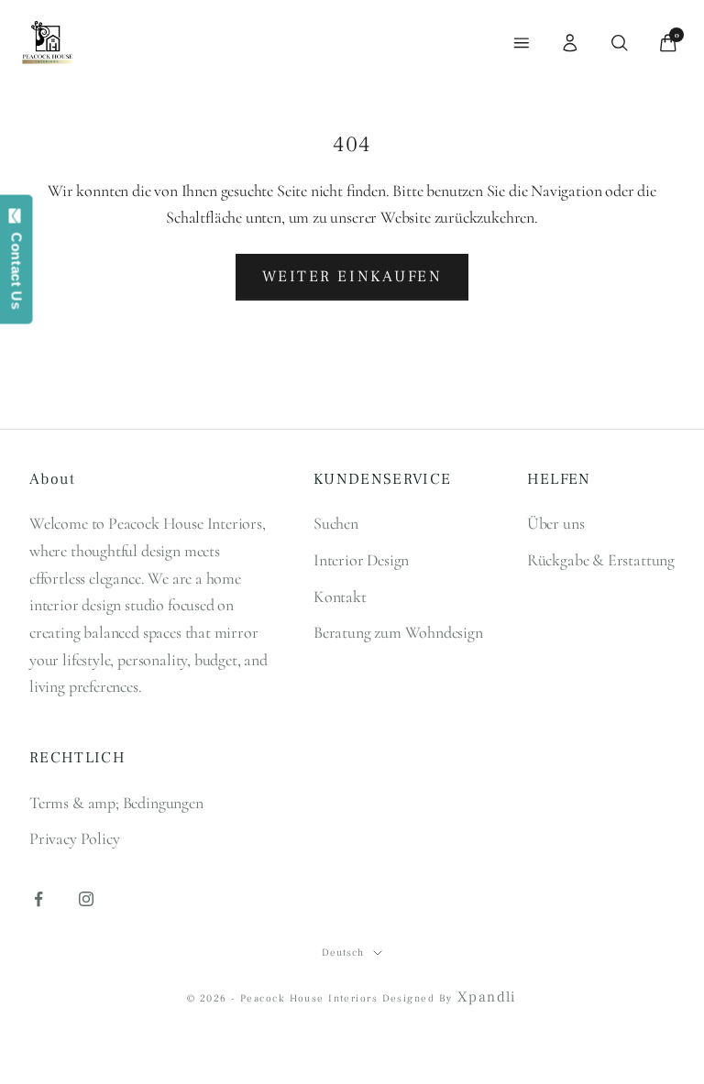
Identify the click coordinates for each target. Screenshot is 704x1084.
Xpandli (487, 997)
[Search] (619, 43)
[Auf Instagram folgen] (86, 899)
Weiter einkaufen (352, 277)
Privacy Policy (74, 838)
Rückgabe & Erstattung (601, 560)
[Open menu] (521, 43)
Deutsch (342, 952)
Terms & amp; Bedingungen (116, 803)
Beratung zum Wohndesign (398, 632)
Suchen (336, 523)
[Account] (570, 43)
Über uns (556, 523)
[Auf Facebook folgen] (38, 899)
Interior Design (361, 560)
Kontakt (340, 596)
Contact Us (17, 267)
